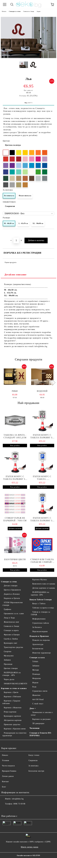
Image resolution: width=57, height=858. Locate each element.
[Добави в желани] (52, 233)
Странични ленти (39, 691)
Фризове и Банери (12, 635)
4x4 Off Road (37, 699)
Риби (15, 391)
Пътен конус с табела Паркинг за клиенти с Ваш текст (15, 477)
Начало (4, 11)
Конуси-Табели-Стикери (41, 600)
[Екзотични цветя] (15, 545)
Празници (8, 664)
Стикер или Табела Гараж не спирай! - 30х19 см (42, 560)
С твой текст (37, 704)
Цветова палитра (13, 145)
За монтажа (33, 766)
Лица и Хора (9, 618)
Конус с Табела (38, 604)
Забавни (7, 660)
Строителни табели (40, 623)
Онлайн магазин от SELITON (28, 855)
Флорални (36, 678)
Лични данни (8, 776)
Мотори (35, 670)
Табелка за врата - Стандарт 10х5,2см (14, 436)
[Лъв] (28, 57)
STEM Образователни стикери (12, 604)
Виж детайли (14, 445)
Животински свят (11, 622)
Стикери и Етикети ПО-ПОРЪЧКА (41, 734)
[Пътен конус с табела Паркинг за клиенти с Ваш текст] (15, 462)
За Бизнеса (37, 627)
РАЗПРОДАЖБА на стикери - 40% (11, 674)
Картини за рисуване (41, 719)
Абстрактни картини (13, 720)
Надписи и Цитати (12, 598)
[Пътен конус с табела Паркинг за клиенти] (42, 420)
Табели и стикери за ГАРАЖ (40, 613)
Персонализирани (40, 631)
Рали (34, 687)
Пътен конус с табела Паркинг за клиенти (42, 436)
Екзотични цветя (15, 559)
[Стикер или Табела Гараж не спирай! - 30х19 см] (42, 545)
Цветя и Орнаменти (12, 590)
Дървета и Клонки (12, 594)
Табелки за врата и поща (43, 608)
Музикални (9, 656)
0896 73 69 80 (19, 804)
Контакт (5, 782)
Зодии (38, 11)
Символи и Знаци (28, 11)
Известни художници (41, 653)
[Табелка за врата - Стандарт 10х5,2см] (15, 420)
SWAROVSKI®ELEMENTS (15, 684)
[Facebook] (5, 809)
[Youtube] (16, 809)
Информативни (38, 619)
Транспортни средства (13, 647)
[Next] (52, 382)
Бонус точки (33, 755)
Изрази (35, 683)
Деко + (33, 708)
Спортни (7, 651)
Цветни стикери (11, 668)
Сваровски (10, 206)
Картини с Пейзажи (12, 697)
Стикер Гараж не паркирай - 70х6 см (15, 519)
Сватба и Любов (11, 639)
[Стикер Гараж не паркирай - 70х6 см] (15, 503)
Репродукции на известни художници (14, 734)
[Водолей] (42, 376)
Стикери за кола (37, 658)
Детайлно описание (16, 274)
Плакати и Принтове (39, 636)
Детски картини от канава (43, 588)
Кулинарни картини (12, 716)
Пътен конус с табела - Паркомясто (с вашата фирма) (42, 477)
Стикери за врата (11, 630)
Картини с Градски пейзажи (11, 702)
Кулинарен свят (10, 643)
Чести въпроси (8, 766)
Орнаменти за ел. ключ (14, 614)
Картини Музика (39, 580)
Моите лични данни (29, 847)
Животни (36, 695)
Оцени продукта (10, 262)
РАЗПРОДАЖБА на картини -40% (40, 593)
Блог (4, 787)
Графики (7, 609)
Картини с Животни (12, 708)
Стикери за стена (15, 11)
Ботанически (37, 649)
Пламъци (36, 674)
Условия (5, 760)
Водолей (42, 391)
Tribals (35, 662)
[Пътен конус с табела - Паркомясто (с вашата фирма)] (42, 462)
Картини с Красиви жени (15, 729)
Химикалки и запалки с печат (42, 713)
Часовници (35, 728)
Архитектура (37, 644)
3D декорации (38, 723)
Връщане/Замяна (9, 771)
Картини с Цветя (11, 692)
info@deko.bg (17, 799)
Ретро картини (10, 712)
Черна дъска (9, 679)
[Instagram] (10, 809)
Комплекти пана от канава (43, 584)
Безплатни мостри (36, 771)
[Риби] (15, 376)
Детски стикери (10, 586)
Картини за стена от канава (14, 688)
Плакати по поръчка (41, 640)
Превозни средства (12, 724)
